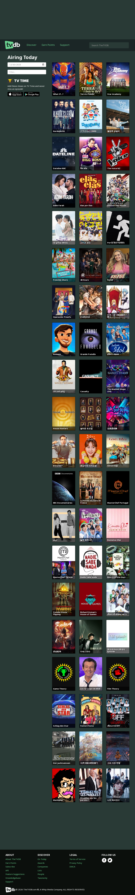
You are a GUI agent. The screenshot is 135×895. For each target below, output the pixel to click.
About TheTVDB (13, 859)
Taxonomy (42, 878)
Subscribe (10, 866)
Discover (31, 44)
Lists (40, 870)
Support (64, 44)
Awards (41, 863)
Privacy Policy (75, 863)
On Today (42, 859)
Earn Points (48, 44)
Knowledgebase (13, 878)
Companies (43, 866)
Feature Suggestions (15, 874)
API (7, 870)
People (41, 874)
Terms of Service (77, 859)
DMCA (72, 866)
